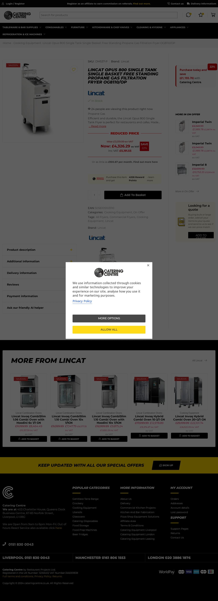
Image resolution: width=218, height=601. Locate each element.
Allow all (109, 329)
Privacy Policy (82, 301)
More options (109, 318)
